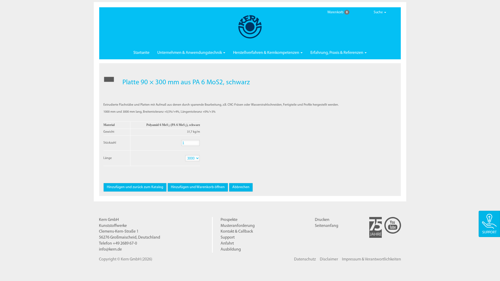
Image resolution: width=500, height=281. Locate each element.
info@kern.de (110, 249)
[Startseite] (250, 27)
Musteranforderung (238, 226)
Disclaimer (329, 259)
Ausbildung (231, 249)
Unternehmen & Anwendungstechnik (190, 53)
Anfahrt (227, 243)
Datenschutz (305, 259)
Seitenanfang (326, 226)
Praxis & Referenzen (337, 53)
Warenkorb (337, 12)
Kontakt (237, 231)
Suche (379, 12)
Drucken (322, 220)
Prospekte (229, 220)
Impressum (371, 259)
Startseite (141, 53)
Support (228, 237)
